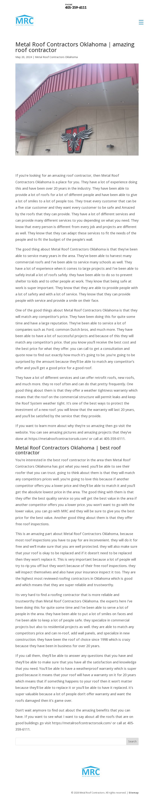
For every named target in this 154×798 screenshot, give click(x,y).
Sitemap (134, 792)
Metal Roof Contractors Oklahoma (56, 57)
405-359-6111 (76, 6)
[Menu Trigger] (141, 22)
